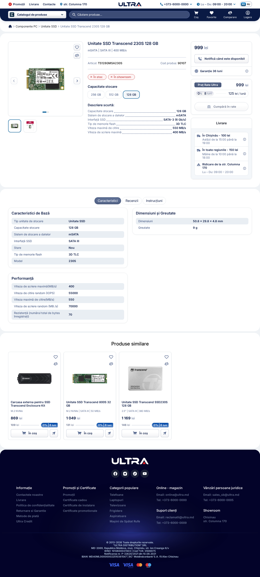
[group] (107, 201)
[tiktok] (135, 474)
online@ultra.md (177, 494)
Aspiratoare (118, 516)
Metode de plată (27, 516)
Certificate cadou (75, 500)
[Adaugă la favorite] (77, 47)
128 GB (131, 94)
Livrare (21, 500)
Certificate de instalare (79, 505)
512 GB (113, 94)
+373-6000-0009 (174, 522)
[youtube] (145, 474)
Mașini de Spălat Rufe (125, 521)
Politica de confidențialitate (35, 505)
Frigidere (116, 510)
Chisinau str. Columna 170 (215, 519)
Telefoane (116, 494)
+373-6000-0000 (174, 500)
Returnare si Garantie (31, 510)
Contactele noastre (29, 494)
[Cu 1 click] (54, 433)
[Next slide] (77, 81)
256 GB (96, 94)
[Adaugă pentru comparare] (77, 55)
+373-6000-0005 (221, 500)
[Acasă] (129, 4)
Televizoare (118, 505)
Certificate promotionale (80, 510)
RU (248, 4)
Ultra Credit (24, 521)
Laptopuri (116, 500)
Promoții (69, 494)
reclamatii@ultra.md (180, 517)
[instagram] (125, 474)
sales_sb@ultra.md (225, 494)
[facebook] (115, 474)
